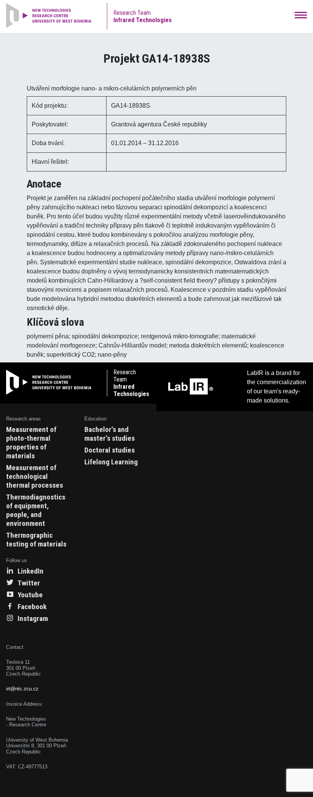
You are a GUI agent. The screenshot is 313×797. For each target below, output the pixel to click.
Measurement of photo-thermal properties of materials (31, 442)
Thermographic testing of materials (36, 539)
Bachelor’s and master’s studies (109, 434)
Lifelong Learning (111, 462)
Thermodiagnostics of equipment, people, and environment (35, 510)
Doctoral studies (109, 450)
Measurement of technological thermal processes (34, 476)
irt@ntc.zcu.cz (22, 689)
